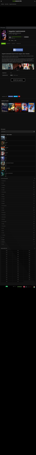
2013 (18, 258)
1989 (18, 273)
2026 (6, 250)
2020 (6, 254)
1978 (6, 281)
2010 (18, 260)
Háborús (3, 203)
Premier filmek (4, 221)
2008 (6, 262)
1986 (18, 275)
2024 (29, 250)
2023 (6, 252)
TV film (3, 237)
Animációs (3, 185)
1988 (29, 273)
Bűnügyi (12, 40)
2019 (18, 254)
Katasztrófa (3, 214)
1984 (6, 277)
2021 (29, 252)
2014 (6, 258)
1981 (6, 279)
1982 (29, 277)
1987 (6, 275)
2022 (18, 252)
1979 (29, 279)
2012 (29, 258)
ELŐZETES (13, 43)
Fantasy (3, 201)
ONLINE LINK (19, 43)
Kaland (3, 210)
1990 (6, 273)
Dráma (3, 194)
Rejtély (3, 223)
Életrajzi (3, 196)
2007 (18, 262)
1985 (29, 275)
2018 (29, 254)
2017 (6, 256)
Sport (3, 230)
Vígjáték (3, 239)
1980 (18, 279)
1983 (18, 277)
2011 (6, 260)
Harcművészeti (4, 205)
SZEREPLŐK (8, 43)
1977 (18, 281)
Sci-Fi (3, 228)
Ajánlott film (4, 180)
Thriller (15, 40)
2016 (18, 256)
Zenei (3, 244)
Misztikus (3, 219)
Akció (9, 40)
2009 (29, 260)
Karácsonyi (3, 212)
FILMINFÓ (3, 43)
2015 (29, 256)
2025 (18, 250)
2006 (29, 262)
